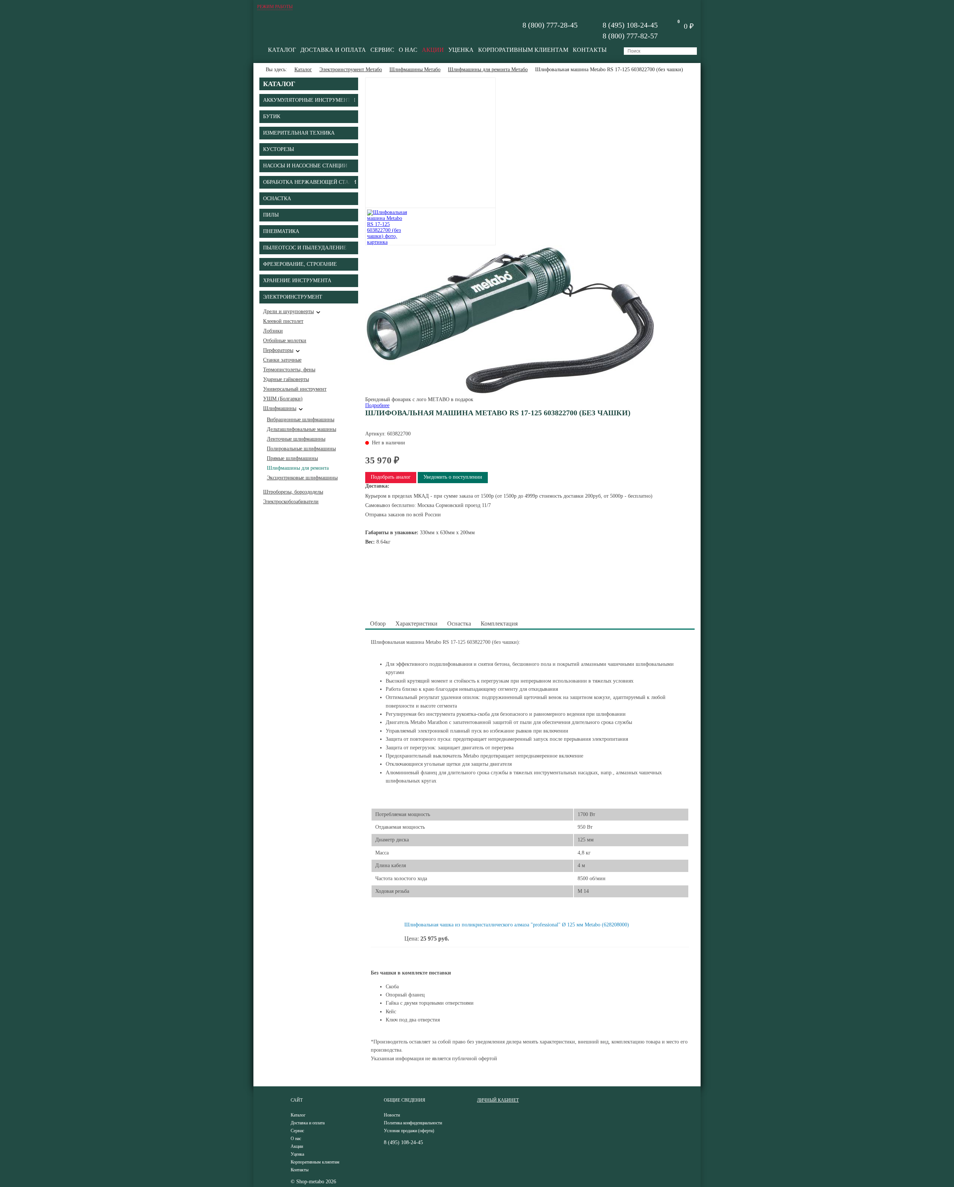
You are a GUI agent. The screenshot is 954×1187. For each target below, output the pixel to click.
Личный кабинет (498, 1100)
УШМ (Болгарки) (283, 399)
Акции (433, 50)
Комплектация (499, 623)
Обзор (378, 623)
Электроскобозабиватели (291, 501)
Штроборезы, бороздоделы (293, 492)
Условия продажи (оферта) (409, 1130)
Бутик (271, 116)
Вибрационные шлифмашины (300, 419)
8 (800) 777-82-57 (630, 36)
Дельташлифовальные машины (301, 429)
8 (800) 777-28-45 (550, 25)
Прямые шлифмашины (292, 458)
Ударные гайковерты (286, 379)
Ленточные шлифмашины (296, 439)
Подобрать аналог (391, 477)
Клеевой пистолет (283, 321)
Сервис (382, 50)
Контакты (590, 50)
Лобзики (273, 331)
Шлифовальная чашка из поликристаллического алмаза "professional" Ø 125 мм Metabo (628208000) (516, 925)
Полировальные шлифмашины (301, 448)
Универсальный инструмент (294, 389)
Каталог (282, 50)
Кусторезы (278, 149)
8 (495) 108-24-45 (630, 25)
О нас (408, 50)
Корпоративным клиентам (523, 50)
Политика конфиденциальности (413, 1122)
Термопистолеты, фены (289, 369)
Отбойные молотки (284, 340)
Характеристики (416, 623)
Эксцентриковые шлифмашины (302, 478)
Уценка (461, 50)
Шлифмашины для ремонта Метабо (488, 69)
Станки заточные (282, 360)
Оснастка (459, 623)
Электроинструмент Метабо (350, 69)
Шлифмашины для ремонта (298, 468)
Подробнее (377, 405)
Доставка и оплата (333, 50)
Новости (392, 1115)
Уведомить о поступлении (452, 477)
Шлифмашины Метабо (414, 69)
